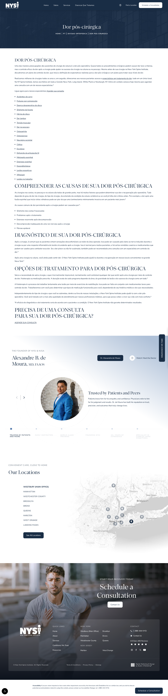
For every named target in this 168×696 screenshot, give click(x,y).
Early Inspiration (44, 435)
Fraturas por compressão (27, 101)
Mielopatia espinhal (25, 157)
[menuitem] (131, 649)
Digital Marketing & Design (145, 665)
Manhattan (29, 491)
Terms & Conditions (74, 665)
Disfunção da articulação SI (28, 153)
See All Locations (33, 535)
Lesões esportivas (24, 170)
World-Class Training (67, 436)
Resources (57, 650)
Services (56, 640)
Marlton (27, 515)
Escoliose (20, 149)
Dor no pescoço (23, 127)
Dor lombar (21, 118)
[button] (5, 691)
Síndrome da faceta (25, 109)
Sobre (56, 5)
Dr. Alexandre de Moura (110, 358)
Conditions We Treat (61, 645)
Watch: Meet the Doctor (146, 358)
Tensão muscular (24, 122)
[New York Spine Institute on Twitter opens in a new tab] (140, 649)
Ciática (19, 144)
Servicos (66, 5)
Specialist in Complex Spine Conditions (143, 436)
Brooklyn (28, 501)
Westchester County (34, 496)
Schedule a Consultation (150, 5)
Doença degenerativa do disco (29, 105)
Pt (64, 34)
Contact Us (115, 604)
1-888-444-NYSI (103, 688)
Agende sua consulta (55, 91)
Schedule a (116, 588)
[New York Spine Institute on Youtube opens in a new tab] (144, 649)
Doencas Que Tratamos (84, 5)
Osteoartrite (22, 131)
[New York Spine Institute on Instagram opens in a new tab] (131, 649)
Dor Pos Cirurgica (98, 34)
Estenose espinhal (24, 161)
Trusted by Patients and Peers (20, 436)
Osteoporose (22, 135)
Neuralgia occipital (24, 140)
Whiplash (21, 174)
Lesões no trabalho (24, 179)
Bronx (26, 505)
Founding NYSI (93, 435)
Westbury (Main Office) (36, 486)
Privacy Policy (88, 665)
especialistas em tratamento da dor (117, 78)
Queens (27, 510)
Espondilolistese (23, 166)
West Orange (30, 520)
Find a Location (131, 5)
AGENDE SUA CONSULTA (26, 322)
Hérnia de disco (23, 114)
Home (46, 5)
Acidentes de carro (24, 96)
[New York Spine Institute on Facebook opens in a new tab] (136, 649)
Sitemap (98, 665)
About (55, 636)
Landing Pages (31, 525)
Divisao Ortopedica (77, 34)
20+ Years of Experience (117, 436)
